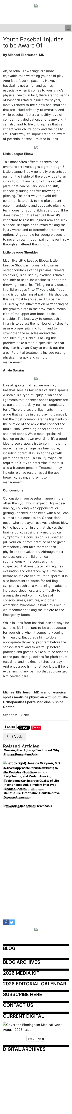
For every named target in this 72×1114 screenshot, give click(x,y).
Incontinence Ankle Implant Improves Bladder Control (30, 787)
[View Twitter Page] (12, 922)
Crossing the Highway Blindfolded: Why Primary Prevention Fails (32, 752)
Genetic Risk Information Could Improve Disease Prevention (32, 795)
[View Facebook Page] (6, 922)
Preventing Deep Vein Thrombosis (28, 806)
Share (10, 726)
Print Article (14, 736)
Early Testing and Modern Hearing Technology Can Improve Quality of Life (31, 778)
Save (37, 727)
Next (41, 1038)
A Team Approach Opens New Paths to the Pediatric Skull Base (31, 770)
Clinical (24, 715)
